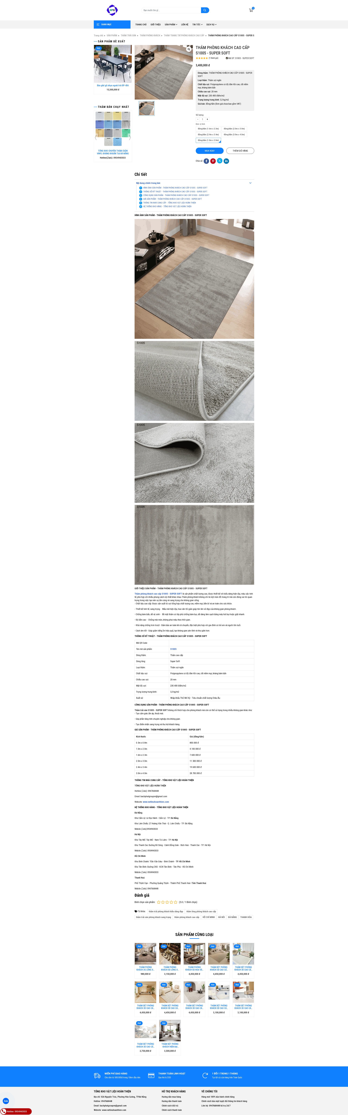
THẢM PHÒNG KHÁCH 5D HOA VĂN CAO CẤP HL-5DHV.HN (194, 968)
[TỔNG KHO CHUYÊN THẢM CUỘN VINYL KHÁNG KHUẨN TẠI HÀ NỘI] (113, 129)
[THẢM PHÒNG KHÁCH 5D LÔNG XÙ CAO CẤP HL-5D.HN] (170, 954)
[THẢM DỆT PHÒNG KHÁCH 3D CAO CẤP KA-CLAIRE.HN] (219, 954)
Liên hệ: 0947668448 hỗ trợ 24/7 (215, 1105)
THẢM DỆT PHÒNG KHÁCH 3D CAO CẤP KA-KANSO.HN (243, 968)
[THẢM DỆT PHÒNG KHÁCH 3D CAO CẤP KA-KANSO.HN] (243, 954)
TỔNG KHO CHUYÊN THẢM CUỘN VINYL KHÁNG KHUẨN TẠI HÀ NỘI (113, 152)
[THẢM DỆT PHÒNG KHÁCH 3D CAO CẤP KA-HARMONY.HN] (170, 992)
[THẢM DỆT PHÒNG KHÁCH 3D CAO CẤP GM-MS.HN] (219, 992)
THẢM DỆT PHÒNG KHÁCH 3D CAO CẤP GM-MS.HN (219, 1006)
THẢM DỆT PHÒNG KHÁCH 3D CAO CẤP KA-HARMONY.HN (170, 1006)
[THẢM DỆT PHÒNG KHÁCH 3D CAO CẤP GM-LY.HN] (145, 1030)
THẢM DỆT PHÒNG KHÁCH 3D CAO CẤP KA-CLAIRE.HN (219, 968)
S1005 (173, 649)
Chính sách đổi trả (170, 1105)
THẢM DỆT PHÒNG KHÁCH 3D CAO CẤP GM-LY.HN (145, 1045)
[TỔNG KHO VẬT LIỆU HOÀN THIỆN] (112, 10)
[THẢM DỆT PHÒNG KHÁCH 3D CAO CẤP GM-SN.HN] (243, 992)
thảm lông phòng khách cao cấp (201, 911)
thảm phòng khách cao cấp (186, 917)
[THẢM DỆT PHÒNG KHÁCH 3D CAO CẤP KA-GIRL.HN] (194, 992)
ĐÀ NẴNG (232, 917)
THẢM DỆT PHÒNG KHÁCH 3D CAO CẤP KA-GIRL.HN (194, 1006)
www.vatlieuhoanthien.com (156, 801)
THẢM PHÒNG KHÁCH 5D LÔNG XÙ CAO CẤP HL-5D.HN (170, 968)
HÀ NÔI (221, 917)
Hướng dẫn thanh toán (172, 1101)
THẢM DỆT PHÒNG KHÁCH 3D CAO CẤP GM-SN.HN (243, 1006)
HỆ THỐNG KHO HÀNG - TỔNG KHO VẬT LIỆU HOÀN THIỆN (167, 206)
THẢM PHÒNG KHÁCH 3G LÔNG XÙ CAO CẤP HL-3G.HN (145, 968)
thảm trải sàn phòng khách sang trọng (153, 917)
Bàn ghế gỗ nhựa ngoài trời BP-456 (113, 85)
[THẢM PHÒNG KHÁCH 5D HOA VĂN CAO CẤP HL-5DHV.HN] (194, 954)
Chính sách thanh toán (172, 1110)
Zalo (5, 1101)
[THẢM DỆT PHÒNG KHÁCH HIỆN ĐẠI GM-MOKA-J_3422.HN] (170, 1030)
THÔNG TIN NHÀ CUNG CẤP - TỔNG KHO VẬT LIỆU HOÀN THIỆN (169, 203)
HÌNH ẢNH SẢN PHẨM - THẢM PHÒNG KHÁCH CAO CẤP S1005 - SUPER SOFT (175, 188)
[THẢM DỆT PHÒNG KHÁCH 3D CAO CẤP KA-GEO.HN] (145, 992)
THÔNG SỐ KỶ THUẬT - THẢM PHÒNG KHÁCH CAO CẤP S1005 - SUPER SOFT (175, 191)
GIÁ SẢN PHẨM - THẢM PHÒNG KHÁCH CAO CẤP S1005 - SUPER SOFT (172, 199)
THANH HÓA (246, 917)
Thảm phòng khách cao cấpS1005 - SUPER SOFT (158, 593)
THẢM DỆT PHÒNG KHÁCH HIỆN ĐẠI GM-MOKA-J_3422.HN (169, 1045)
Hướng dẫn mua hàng (171, 1097)
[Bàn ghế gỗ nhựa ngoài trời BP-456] (113, 64)
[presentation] (96, 72)
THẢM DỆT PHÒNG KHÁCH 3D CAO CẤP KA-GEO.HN (145, 1006)
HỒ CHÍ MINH (209, 917)
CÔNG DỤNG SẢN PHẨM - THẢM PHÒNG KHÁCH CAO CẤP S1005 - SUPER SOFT (176, 195)
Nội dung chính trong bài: (148, 183)
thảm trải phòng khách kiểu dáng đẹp (166, 911)
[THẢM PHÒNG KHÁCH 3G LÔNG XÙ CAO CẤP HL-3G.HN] (145, 954)
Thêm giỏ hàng (240, 150)
